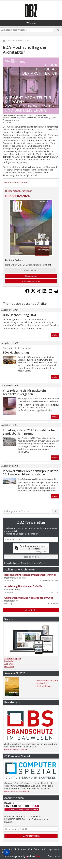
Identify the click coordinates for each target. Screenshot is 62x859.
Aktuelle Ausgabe (12, 658)
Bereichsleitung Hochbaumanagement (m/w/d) (30, 574)
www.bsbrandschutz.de (15, 749)
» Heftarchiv (41, 683)
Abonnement (31, 276)
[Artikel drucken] (56, 290)
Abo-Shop (9, 663)
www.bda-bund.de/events (16, 182)
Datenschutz (40, 849)
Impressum (53, 849)
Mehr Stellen (31, 610)
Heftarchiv (9, 666)
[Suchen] (58, 30)
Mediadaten (10, 661)
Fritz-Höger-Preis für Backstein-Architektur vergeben (25, 392)
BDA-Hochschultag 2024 (19, 315)
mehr (55, 335)
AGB (30, 849)
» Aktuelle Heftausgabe (46, 680)
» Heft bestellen (43, 686)
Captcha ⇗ (41, 552)
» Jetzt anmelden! (31, 556)
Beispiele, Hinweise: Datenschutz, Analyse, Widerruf (25, 563)
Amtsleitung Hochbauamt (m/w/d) (23, 586)
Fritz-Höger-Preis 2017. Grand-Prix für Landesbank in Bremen (29, 431)
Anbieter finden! (32, 835)
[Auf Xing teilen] (39, 292)
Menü (32, 23)
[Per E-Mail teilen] (50, 290)
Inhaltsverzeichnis (31, 281)
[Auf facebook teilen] (27, 292)
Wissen (11, 40)
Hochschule (23, 40)
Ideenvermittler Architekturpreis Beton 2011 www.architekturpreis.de (30, 472)
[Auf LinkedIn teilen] (45, 292)
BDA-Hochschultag (16, 352)
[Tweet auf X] (33, 292)
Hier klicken (34, 548)
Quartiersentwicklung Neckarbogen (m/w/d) (28, 597)
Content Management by (13, 856)
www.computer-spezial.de (16, 791)
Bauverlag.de (54, 856)
